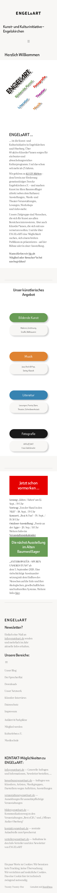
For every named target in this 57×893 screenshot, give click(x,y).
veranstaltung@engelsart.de (20, 795)
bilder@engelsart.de (15, 810)
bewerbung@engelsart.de (18, 780)
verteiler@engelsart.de (17, 839)
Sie (30, 253)
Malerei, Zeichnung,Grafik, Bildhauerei (29, 330)
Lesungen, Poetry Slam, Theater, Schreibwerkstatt (28, 407)
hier (17, 593)
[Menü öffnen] (28, 41)
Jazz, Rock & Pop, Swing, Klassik (28, 368)
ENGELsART (28, 13)
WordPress (47, 886)
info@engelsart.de (14, 638)
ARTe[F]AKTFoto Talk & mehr (28, 446)
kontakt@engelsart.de (16, 828)
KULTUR (33, 173)
